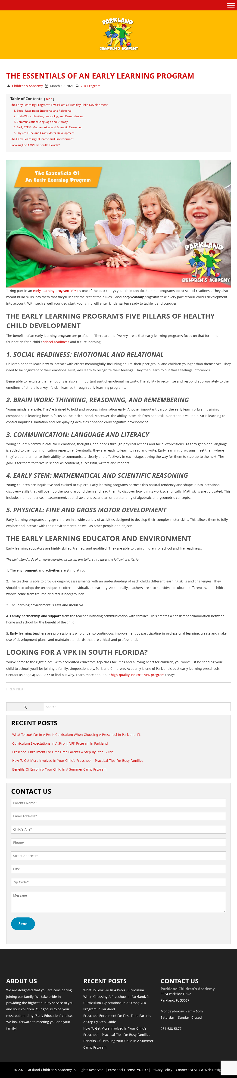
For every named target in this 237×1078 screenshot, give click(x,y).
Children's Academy (27, 86)
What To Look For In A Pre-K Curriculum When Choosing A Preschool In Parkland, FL (76, 734)
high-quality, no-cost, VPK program (137, 675)
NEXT (20, 689)
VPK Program (90, 86)
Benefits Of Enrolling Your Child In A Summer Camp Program (59, 769)
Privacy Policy (162, 1070)
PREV (10, 689)
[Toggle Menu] (231, 5)
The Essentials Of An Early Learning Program (100, 76)
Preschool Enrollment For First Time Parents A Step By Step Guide (63, 752)
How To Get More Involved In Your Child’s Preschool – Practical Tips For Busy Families (77, 760)
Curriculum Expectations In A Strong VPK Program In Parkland (60, 743)
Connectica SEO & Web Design (199, 1070)
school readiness (56, 342)
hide (49, 99)
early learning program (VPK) (55, 290)
